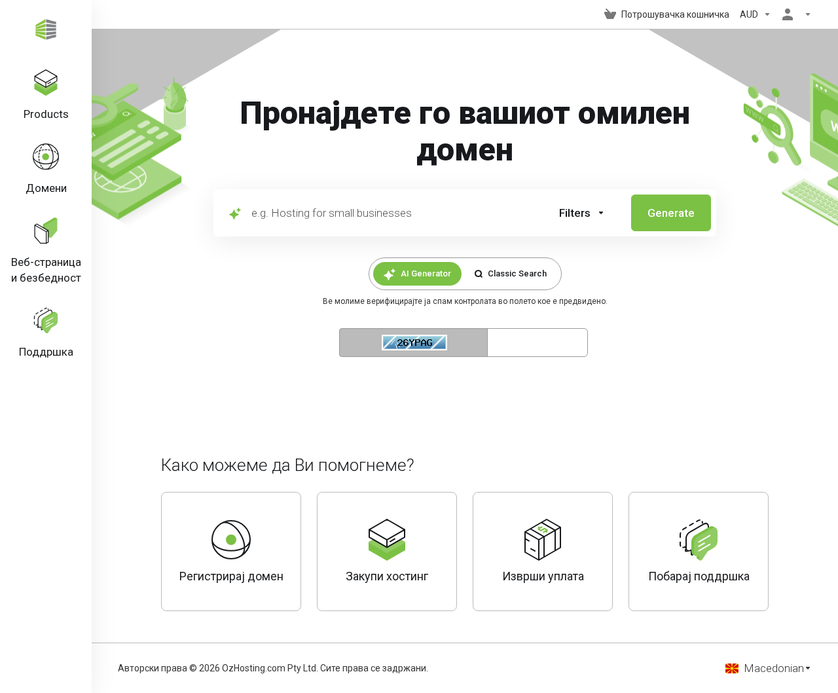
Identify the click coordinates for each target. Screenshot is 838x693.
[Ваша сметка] (794, 14)
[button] (582, 213)
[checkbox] (645, 270)
